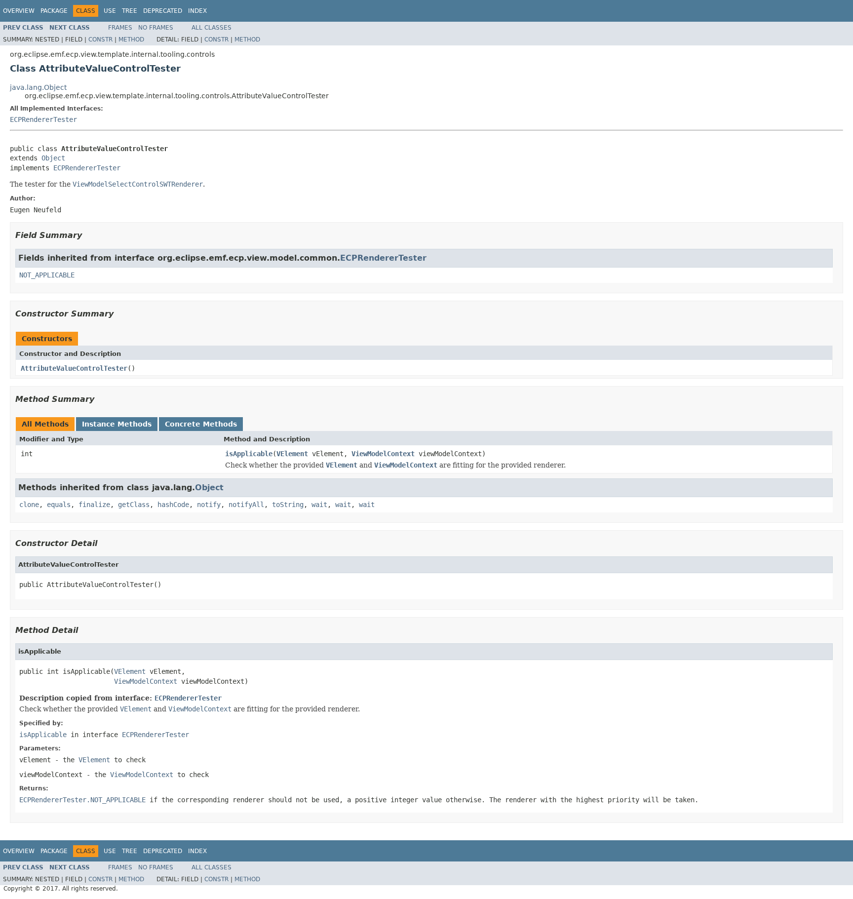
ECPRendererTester (43, 119)
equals (59, 504)
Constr (100, 39)
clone (29, 504)
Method (131, 39)
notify (209, 504)
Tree (129, 10)
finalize (94, 504)
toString (288, 504)
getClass (134, 504)
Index (197, 10)
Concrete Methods (201, 424)
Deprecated (162, 10)
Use (110, 10)
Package (54, 10)
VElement (292, 454)
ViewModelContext (383, 454)
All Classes (212, 27)
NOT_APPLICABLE (47, 275)
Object (53, 158)
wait (319, 504)
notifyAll (246, 504)
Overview (19, 10)
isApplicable (248, 454)
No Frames (155, 27)
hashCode (173, 504)
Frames (120, 27)
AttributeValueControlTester (74, 368)
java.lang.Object (38, 87)
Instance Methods (117, 424)
